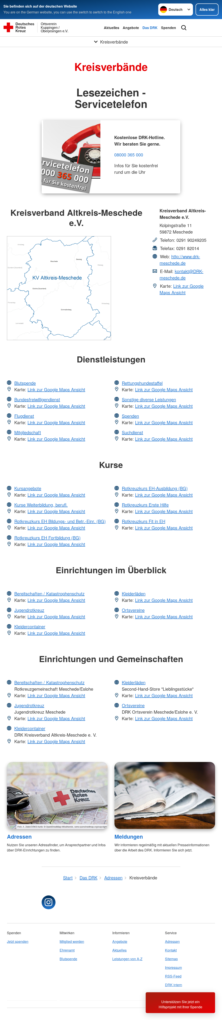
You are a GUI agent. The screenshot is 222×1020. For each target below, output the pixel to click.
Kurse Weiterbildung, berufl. (41, 505)
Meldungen (128, 836)
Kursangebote (27, 488)
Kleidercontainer (29, 626)
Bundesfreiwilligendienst (37, 399)
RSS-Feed (173, 976)
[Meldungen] (164, 795)
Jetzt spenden (17, 941)
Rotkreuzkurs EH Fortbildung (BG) (47, 537)
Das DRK (150, 27)
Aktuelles (111, 27)
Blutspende (25, 383)
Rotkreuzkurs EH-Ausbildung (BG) (155, 488)
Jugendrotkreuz (29, 610)
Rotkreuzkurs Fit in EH (143, 521)
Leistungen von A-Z (127, 958)
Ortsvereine (133, 610)
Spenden (168, 27)
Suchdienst (132, 432)
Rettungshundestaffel (142, 383)
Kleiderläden (133, 593)
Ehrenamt (67, 950)
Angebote (131, 27)
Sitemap (171, 958)
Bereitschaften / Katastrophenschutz (49, 593)
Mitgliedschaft (27, 432)
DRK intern (173, 984)
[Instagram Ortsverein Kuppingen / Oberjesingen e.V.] (49, 902)
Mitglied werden (72, 941)
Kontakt (171, 950)
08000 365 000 (128, 154)
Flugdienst (24, 416)
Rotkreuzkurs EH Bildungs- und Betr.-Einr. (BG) (60, 521)
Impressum (173, 967)
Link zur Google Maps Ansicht (182, 289)
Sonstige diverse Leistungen (149, 399)
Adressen (19, 836)
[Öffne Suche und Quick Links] (183, 27)
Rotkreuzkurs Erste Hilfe (145, 505)
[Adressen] (57, 795)
